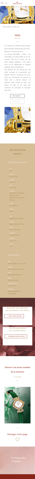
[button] (2, 3)
